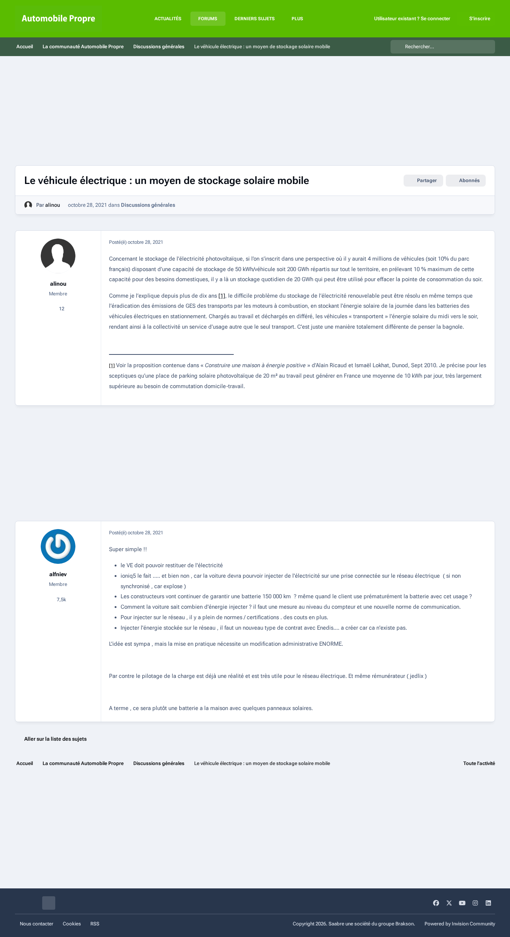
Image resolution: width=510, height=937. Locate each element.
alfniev (58, 574)
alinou (52, 205)
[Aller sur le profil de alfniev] (58, 546)
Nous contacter (36, 924)
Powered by (460, 924)
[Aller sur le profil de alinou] (28, 205)
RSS (94, 924)
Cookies (72, 924)
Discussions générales (148, 205)
